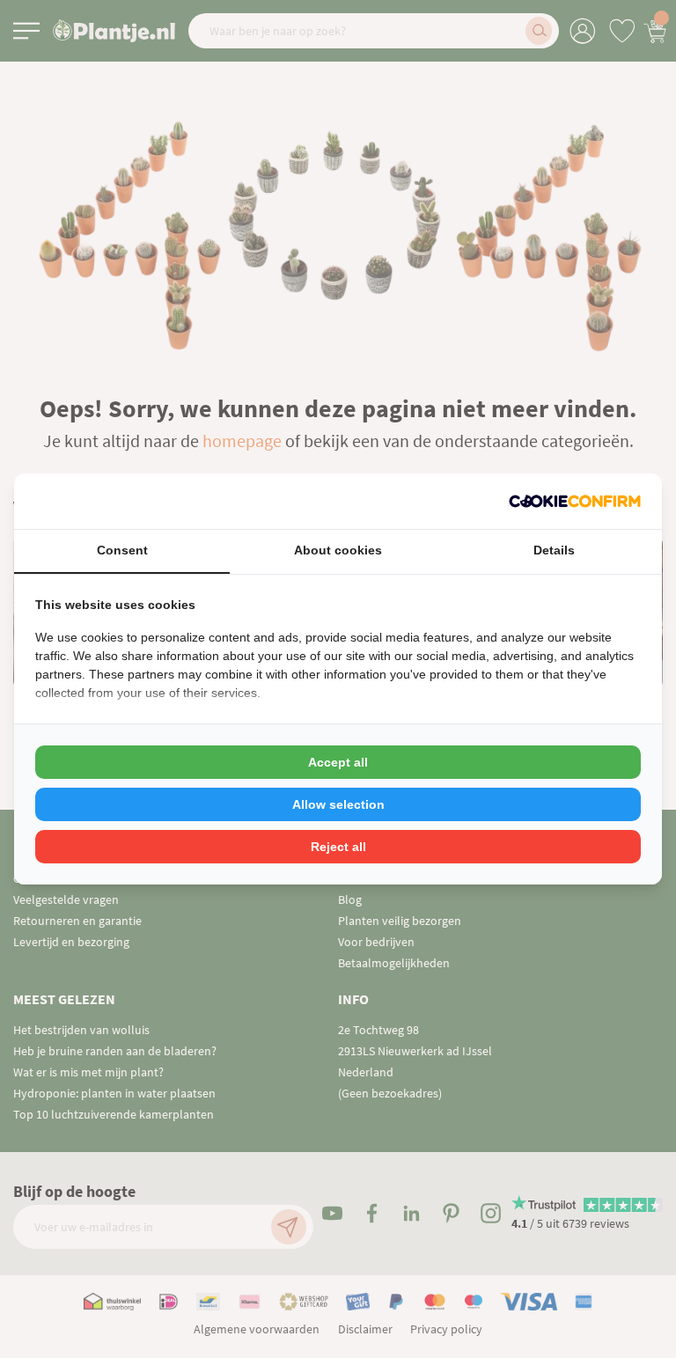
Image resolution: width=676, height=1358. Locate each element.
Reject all (338, 847)
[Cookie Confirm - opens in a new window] (575, 501)
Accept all (338, 762)
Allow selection (338, 804)
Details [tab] (554, 550)
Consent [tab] (122, 550)
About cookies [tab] (338, 550)
